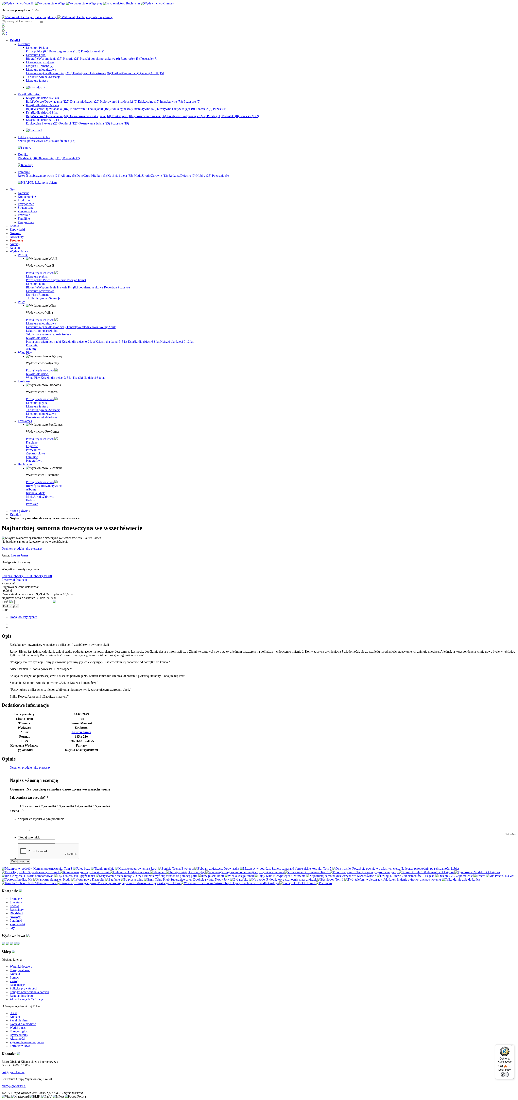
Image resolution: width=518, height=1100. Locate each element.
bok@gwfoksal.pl (13, 1072)
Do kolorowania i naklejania (90, 116)
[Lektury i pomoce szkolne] (24, 147)
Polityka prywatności (23, 988)
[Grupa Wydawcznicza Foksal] (57, 17)
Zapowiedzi (17, 924)
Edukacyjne (148, 101)
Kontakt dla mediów (23, 1024)
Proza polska (37, 51)
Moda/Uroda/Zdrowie (151, 175)
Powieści (249, 116)
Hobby (203, 175)
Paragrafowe (34, 460)
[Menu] (511, 1046)
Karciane (31, 442)
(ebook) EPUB (23, 576)
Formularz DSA (20, 1046)
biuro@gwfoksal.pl (14, 1086)
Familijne (32, 457)
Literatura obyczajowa (40, 291)
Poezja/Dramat (92, 51)
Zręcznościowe (35, 453)
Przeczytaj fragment (14, 579)
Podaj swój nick (29, 837)
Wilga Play (33, 377)
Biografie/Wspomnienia (44, 58)
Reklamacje (17, 984)
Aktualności (17, 1038)
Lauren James (19, 555)
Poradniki (32, 345)
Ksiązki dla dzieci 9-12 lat (176, 341)
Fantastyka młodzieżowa (92, 73)
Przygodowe (34, 449)
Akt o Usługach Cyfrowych (27, 999)
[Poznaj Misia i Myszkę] (34, 130)
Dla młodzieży (50, 158)
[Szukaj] (41, 22)
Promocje (16, 898)
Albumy (68, 175)
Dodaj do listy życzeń (23, 617)
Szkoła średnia (62, 141)
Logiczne (32, 446)
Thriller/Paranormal (126, 73)
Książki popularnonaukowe (100, 58)
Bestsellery (17, 909)
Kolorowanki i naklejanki (118, 101)
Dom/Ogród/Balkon (91, 175)
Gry (12, 928)
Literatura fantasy (37, 406)
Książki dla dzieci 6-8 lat (144, 341)
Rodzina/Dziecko (182, 175)
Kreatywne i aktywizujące (176, 109)
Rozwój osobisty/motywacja (39, 175)
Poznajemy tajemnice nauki (44, 341)
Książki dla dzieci (37, 338)
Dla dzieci (27, 158)
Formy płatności (20, 970)
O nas (13, 1013)
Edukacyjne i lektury (42, 123)
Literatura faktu (36, 283)
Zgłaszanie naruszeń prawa (27, 1042)
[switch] (505, 1074)
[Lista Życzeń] (3, 29)
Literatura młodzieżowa (41, 323)
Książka (7, 576)
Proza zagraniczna (64, 51)
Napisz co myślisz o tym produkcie (41, 819)
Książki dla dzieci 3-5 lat (112, 341)
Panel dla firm (19, 1020)
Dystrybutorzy (19, 1035)
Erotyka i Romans (39, 66)
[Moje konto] (3, 25)
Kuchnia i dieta (120, 175)
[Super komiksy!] (25, 165)
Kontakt (15, 974)
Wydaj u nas (17, 1027)
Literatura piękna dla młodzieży (49, 73)
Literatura (16, 902)
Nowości (15, 917)
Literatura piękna (37, 276)
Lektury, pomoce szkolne (42, 330)
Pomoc (14, 977)
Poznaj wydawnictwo (40, 272)
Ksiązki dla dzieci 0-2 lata (79, 341)
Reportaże (130, 58)
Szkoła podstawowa (34, 141)
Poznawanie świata (150, 116)
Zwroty (14, 981)
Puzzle (219, 109)
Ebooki (14, 906)
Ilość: (5, 601)
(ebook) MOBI (42, 576)
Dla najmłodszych (84, 101)
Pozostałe (148, 58)
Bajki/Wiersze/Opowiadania (47, 101)
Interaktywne (171, 101)
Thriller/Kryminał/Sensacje (43, 298)
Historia (71, 58)
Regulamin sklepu (21, 995)
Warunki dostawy (21, 966)
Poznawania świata (94, 123)
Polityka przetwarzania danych (29, 992)
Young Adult (152, 73)
